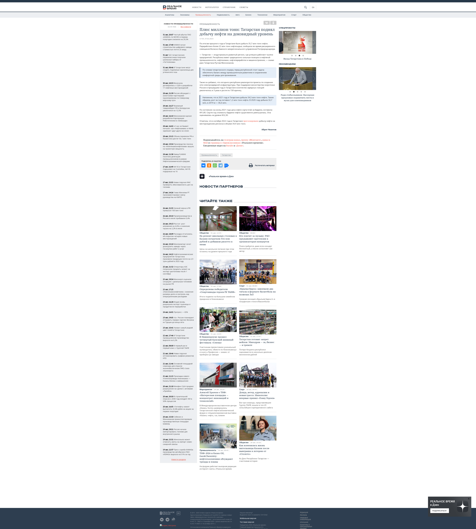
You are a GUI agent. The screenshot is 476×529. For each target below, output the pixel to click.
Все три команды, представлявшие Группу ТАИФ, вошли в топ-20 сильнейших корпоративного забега (257, 400)
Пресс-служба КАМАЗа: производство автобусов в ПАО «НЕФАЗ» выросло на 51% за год (178, 452)
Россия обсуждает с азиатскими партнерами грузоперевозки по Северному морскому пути (176, 96)
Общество (306, 15)
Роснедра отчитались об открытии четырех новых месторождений (177, 236)
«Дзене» (239, 145)
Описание (304, 522)
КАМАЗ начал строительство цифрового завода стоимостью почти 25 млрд (177, 47)
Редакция (304, 512)
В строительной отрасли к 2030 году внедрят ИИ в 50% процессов (177, 398)
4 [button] (303, 55)
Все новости (186, 27)
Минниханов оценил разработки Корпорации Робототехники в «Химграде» (177, 118)
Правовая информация (305, 518)
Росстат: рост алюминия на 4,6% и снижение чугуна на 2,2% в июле (176, 226)
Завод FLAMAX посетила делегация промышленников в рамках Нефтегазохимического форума (176, 157)
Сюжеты (243, 7)
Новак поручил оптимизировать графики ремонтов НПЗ (178, 355)
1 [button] (292, 55)
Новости (196, 7)
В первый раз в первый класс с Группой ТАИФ (176, 346)
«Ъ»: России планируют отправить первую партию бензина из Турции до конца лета (178, 319)
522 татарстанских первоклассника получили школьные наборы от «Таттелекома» (174, 58)
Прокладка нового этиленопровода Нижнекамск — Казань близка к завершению (176, 378)
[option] (297, 42)
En (313, 7)
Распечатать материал (265, 165)
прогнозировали (251, 121)
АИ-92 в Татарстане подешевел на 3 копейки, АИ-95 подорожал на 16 (177, 169)
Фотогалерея (212, 7)
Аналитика (169, 15)
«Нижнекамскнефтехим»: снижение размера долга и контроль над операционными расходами (178, 293)
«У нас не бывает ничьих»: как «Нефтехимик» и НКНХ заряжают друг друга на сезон (178, 128)
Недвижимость (223, 15)
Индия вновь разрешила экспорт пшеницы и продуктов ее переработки (176, 304)
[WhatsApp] (215, 165)
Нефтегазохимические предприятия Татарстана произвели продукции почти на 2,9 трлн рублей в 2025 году (178, 257)
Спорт (294, 15)
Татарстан (226, 155)
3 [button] (299, 55)
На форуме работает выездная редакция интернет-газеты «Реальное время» (218, 461)
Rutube (229, 145)
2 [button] (295, 55)
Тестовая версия (247, 522)
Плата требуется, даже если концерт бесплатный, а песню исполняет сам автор (255, 243)
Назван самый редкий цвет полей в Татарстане (178, 329)
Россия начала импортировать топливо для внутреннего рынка (175, 431)
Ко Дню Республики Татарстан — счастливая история (254, 453)
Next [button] (314, 42)
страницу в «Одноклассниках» (225, 142)
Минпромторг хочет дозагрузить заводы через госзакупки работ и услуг (177, 246)
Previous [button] (281, 42)
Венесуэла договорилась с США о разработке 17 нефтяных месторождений (177, 85)
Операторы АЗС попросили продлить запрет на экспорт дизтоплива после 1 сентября (176, 270)
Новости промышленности (178, 24)
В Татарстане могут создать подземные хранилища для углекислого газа (178, 69)
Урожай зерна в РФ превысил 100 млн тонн (176, 209)
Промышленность (203, 15)
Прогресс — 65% (175, 312)
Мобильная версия (248, 518)
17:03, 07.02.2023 (206, 39)
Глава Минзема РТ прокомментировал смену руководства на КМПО (176, 194)
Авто (237, 15)
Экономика (184, 15)
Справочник (229, 7)
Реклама (303, 515)
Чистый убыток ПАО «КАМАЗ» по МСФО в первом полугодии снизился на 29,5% (177, 37)
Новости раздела (178, 459)
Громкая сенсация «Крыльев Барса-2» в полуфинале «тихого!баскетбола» (257, 295)
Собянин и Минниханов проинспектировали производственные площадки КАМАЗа (177, 420)
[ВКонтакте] (267, 23)
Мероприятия (279, 15)
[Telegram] (221, 165)
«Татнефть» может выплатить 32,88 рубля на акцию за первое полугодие (178, 409)
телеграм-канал (232, 140)
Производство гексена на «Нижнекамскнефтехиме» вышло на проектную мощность (178, 146)
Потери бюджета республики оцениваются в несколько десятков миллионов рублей (256, 347)
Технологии (262, 15)
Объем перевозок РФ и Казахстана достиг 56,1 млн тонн (178, 137)
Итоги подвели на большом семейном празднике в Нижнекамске (217, 294)
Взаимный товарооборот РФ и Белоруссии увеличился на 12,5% (176, 108)
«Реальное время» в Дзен (221, 176)
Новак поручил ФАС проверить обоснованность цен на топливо (178, 184)
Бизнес (248, 15)
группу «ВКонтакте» (251, 140)
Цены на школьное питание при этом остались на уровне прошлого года (218, 243)
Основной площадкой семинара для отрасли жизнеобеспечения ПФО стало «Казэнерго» (178, 367)
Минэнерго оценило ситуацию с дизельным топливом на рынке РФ (177, 281)
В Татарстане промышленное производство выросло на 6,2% (176, 337)
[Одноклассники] (273, 23)
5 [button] (305, 92)
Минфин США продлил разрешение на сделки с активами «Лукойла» (178, 388)
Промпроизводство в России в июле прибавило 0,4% (177, 217)
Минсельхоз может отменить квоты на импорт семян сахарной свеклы (177, 441)
